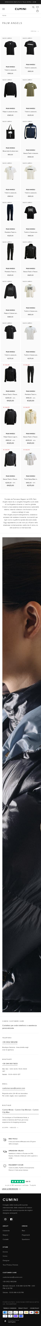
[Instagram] (5, 1219)
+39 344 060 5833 (10, 1063)
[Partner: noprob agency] (21, 1321)
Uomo (5, 1256)
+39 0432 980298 (9, 1042)
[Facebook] (11, 1219)
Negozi (5, 1235)
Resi (23, 1231)
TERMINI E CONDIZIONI (9, 1308)
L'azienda (6, 1231)
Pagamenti (26, 1235)
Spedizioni (26, 1239)
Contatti (5, 1239)
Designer (6, 1260)
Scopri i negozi (9, 1127)
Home (4, 15)
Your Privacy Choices (10, 1265)
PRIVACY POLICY (23, 1308)
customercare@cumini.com (13, 1088)
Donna (5, 1252)
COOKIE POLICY (34, 1308)
